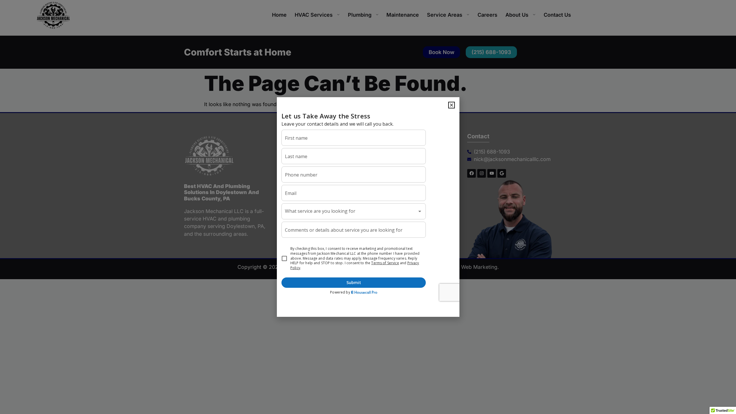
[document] (368, 207)
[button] (451, 105)
